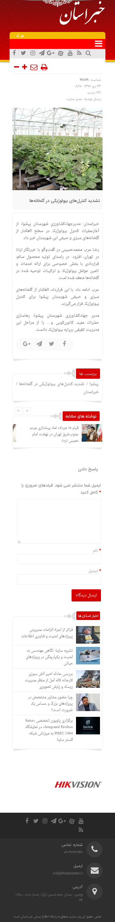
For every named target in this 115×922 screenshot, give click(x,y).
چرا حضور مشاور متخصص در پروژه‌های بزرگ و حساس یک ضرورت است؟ (50, 704)
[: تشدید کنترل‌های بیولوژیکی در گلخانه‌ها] (34, 67)
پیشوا (94, 384)
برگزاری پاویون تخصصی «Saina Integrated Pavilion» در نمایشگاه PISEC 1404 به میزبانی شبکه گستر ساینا (49, 730)
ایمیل (93, 570)
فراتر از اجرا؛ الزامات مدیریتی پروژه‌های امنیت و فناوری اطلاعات (47, 633)
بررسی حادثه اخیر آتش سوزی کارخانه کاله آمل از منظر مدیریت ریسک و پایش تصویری (49, 680)
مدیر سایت (74, 99)
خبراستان (91, 392)
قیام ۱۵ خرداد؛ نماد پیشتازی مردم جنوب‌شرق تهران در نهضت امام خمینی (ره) (49, 434)
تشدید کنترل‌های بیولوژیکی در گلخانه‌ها (64, 201)
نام (95, 550)
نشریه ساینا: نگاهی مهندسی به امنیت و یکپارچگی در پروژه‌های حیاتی (49, 657)
